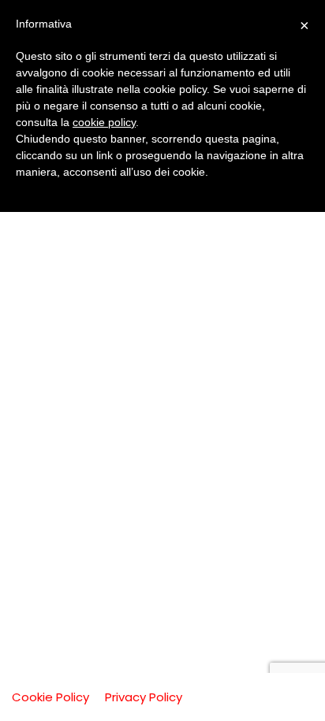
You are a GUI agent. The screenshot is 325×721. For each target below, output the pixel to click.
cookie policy (104, 122)
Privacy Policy (143, 697)
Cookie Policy (50, 697)
